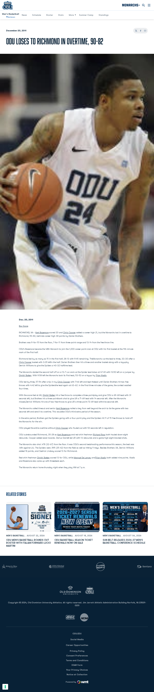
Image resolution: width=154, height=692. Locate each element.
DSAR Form (77, 665)
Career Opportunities (77, 645)
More (71, 15)
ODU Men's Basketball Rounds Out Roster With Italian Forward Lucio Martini (28, 543)
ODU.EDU (77, 633)
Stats (61, 15)
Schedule (36, 15)
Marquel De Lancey (82, 457)
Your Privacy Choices (77, 670)
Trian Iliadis (101, 375)
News (24, 15)
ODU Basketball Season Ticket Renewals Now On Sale (73, 541)
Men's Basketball (15, 535)
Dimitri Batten (25, 375)
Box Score (23, 326)
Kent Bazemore (42, 332)
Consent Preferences (77, 655)
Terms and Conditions (77, 660)
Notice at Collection (77, 674)
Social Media (77, 639)
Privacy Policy (77, 651)
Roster (49, 15)
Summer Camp (87, 15)
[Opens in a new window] (70, 617)
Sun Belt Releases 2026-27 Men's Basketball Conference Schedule (124, 541)
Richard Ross (99, 434)
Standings (104, 15)
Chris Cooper (69, 332)
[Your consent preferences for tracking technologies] (5, 687)
